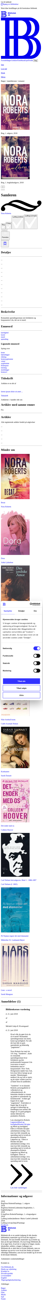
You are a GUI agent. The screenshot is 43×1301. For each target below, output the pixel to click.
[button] (21, 1202)
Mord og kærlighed (17, 1123)
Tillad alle (21, 681)
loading (4, 230)
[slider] (21, 134)
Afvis (21, 695)
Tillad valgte (21, 688)
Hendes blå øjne (24, 1124)
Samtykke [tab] (8, 611)
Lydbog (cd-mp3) (31, 216)
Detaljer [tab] (21, 611)
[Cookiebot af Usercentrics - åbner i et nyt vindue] (30, 604)
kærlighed (4, 333)
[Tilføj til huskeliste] (5, 243)
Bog (3, 225)
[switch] (36, 656)
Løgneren (14, 1122)
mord (3, 337)
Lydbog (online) (18, 217)
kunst (3, 335)
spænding (4, 339)
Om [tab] (35, 611)
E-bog (9, 223)
